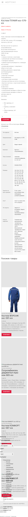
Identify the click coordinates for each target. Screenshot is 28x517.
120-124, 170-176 (19, 177)
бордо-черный (18, 144)
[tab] (14, 191)
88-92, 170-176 (18, 180)
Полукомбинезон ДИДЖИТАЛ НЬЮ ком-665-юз (10, 372)
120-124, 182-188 (19, 178)
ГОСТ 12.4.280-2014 (20, 200)
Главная (3, 17)
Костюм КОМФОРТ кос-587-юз (11, 426)
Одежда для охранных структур (9, 482)
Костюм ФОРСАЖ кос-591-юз (10, 317)
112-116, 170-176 (19, 173)
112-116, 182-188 (19, 175)
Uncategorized (7, 510)
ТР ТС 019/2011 (18, 202)
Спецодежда (8, 17)
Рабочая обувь (7, 491)
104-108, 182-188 (19, 172)
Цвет (1, 451)
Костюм (17, 132)
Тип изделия (3, 443)
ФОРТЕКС (10, 2)
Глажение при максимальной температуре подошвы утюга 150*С (19, 223)
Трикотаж (9, 489)
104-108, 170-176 (19, 170)
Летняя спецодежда (17, 17)
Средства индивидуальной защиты (8, 495)
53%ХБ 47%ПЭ (18, 165)
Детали (4, 128)
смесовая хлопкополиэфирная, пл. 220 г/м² (20, 158)
